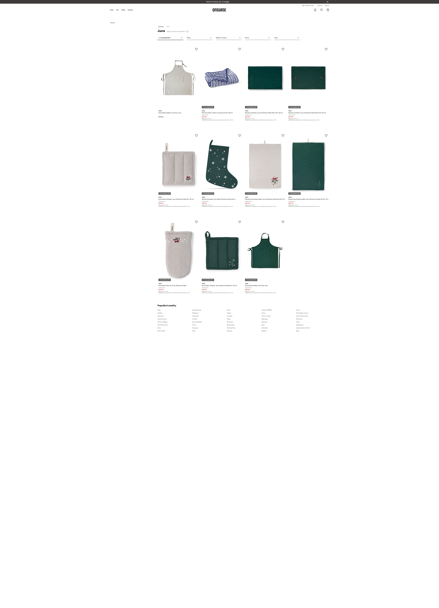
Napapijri (265, 319)
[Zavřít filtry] (327, 2)
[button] (170, 38)
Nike (159, 310)
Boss (297, 331)
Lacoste (229, 316)
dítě (123, 10)
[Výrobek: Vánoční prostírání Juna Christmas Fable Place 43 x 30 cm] (265, 78)
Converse (161, 316)
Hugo (228, 319)
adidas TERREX (267, 310)
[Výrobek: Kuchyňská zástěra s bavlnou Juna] (178, 78)
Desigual (195, 328)
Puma (194, 325)
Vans (159, 328)
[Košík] (328, 9)
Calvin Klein (161, 331)
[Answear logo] (219, 9)
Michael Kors (231, 328)
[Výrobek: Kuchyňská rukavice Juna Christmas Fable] (178, 251)
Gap (193, 331)
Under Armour (162, 319)
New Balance (196, 310)
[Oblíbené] (321, 9)
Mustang (230, 322)
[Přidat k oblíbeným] (196, 49)
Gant (228, 310)
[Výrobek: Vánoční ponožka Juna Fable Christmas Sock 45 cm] (221, 164)
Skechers (264, 322)
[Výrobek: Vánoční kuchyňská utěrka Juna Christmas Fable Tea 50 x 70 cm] (265, 164)
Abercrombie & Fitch (303, 328)
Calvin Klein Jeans (302, 316)
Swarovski (195, 316)
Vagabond (299, 325)
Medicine (195, 313)
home (130, 10)
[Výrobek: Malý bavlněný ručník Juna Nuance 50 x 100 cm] (221, 78)
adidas (160, 313)
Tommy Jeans (266, 316)
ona (111, 10)
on (117, 10)
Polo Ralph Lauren (302, 313)
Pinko (298, 322)
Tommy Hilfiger (162, 322)
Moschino (299, 319)
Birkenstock (230, 325)
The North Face (163, 325)
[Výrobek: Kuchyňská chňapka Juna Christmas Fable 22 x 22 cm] (178, 164)
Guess (229, 313)
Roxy (263, 325)
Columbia (265, 328)
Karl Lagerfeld (197, 322)
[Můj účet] (315, 9)
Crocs (263, 313)
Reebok (264, 331)
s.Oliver (194, 319)
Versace (229, 331)
